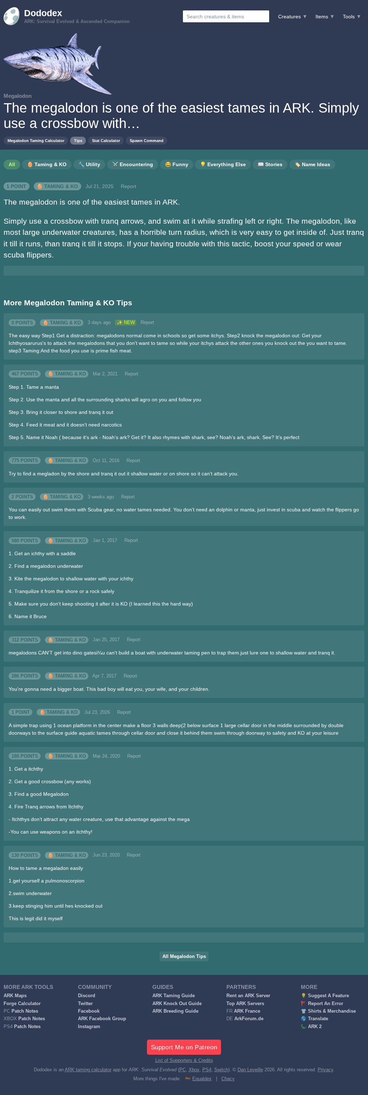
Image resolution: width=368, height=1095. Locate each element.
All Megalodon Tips (184, 956)
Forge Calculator (22, 1003)
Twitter (85, 1003)
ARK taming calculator (88, 1069)
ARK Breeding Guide (175, 1011)
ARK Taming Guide (173, 995)
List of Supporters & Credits (184, 1060)
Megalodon (18, 96)
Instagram (89, 1026)
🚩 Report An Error (322, 1003)
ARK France (247, 1011)
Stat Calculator (106, 140)
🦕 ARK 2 (311, 1026)
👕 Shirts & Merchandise (328, 1011)
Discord (86, 995)
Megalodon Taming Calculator (36, 140)
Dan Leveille (250, 1069)
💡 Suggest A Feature (325, 995)
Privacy (325, 1069)
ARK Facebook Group (102, 1018)
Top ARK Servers (245, 1003)
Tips (78, 140)
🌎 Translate (314, 1018)
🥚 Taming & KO (57, 186)
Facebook (89, 1011)
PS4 (206, 1069)
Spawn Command (147, 140)
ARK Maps (15, 995)
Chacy (228, 1078)
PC (182, 1069)
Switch (221, 1069)
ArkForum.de (248, 1018)
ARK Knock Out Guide (177, 1003)
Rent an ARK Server (248, 995)
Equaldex (202, 1078)
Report (128, 186)
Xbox (194, 1069)
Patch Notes (25, 1011)
